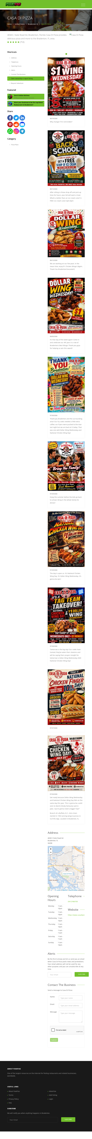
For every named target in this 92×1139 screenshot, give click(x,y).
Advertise (52, 1091)
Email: (52, 1004)
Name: (52, 997)
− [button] (50, 852)
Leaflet (58, 890)
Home (9, 24)
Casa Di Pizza (67, 874)
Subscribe (81, 974)
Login (51, 1099)
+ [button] (50, 849)
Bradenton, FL (33, 24)
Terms (11, 1095)
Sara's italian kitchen (22, 95)
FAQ (10, 1103)
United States (20, 24)
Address (14, 58)
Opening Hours (16, 66)
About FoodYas (14, 1091)
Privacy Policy (14, 1099)
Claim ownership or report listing (22, 78)
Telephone (14, 62)
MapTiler (64, 890)
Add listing (53, 1095)
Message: (53, 1012)
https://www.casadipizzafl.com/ (79, 915)
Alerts (13, 70)
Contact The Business (18, 74)
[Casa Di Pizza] (67, 869)
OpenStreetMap (73, 890)
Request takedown (17, 83)
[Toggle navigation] (83, 5)
